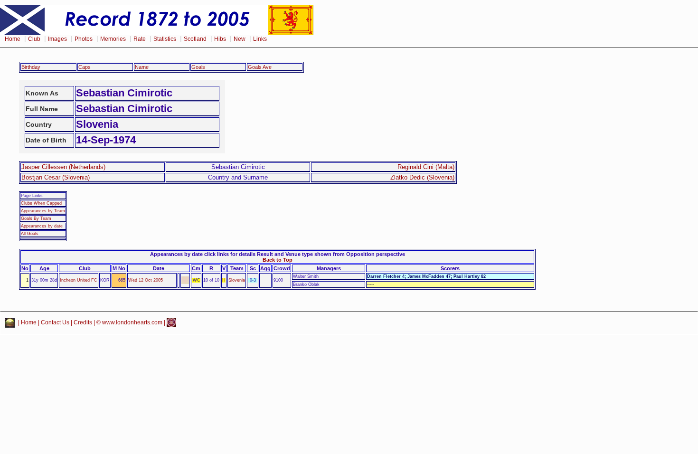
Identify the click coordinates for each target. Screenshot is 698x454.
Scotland (195, 39)
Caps (84, 67)
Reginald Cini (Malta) (425, 166)
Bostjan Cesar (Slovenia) (55, 177)
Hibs (220, 39)
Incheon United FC (78, 280)
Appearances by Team (43, 210)
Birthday (30, 67)
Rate (139, 39)
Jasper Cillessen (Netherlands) (63, 166)
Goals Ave (260, 67)
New (239, 39)
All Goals (29, 233)
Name (142, 67)
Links (260, 39)
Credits (83, 322)
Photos (84, 39)
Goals (198, 67)
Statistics (164, 39)
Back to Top (277, 260)
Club (34, 39)
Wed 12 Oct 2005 (145, 280)
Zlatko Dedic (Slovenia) (422, 177)
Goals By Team (36, 218)
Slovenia (236, 280)
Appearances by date (42, 226)
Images (57, 39)
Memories (113, 39)
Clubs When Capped (41, 203)
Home (12, 39)
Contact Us (55, 322)
